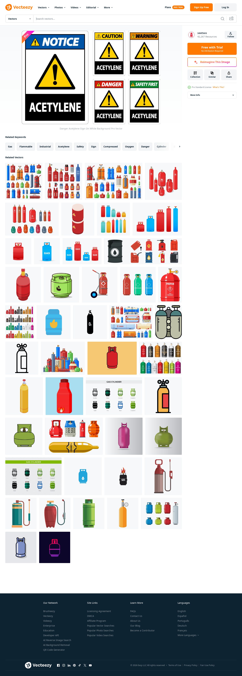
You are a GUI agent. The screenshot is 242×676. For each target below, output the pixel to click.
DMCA (90, 616)
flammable (25, 146)
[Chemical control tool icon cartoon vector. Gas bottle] (21, 513)
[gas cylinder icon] (54, 322)
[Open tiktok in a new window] (79, 665)
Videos (74, 7)
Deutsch (182, 625)
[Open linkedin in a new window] (69, 665)
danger (145, 146)
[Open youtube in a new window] (90, 665)
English (182, 611)
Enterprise (49, 625)
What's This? (218, 87)
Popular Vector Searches (100, 625)
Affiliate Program (96, 620)
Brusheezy (49, 611)
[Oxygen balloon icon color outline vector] (163, 396)
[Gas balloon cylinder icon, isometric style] (23, 285)
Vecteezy (48, 616)
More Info (195, 95)
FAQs (133, 611)
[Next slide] (176, 147)
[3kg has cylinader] (23, 436)
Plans (168, 7)
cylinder (161, 146)
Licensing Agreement (99, 611)
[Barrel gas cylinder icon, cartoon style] (88, 513)
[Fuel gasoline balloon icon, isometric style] (77, 219)
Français (182, 630)
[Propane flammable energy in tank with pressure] (170, 285)
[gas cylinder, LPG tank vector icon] (54, 547)
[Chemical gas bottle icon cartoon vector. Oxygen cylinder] (163, 476)
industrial (45, 146)
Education (48, 630)
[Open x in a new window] (85, 665)
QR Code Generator (54, 649)
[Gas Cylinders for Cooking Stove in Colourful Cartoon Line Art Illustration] (61, 285)
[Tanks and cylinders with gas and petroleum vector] (74, 436)
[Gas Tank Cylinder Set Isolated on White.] (19, 322)
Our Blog (135, 625)
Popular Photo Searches (100, 630)
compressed (110, 146)
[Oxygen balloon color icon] (168, 322)
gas (10, 146)
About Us (135, 620)
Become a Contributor (142, 630)
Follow (231, 36)
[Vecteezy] (19, 7)
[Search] (223, 19)
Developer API (51, 635)
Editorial (91, 7)
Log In (225, 7)
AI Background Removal (56, 645)
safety (80, 146)
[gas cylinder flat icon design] (20, 547)
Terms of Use (174, 665)
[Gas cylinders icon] (83, 476)
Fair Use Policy (207, 665)
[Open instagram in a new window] (63, 665)
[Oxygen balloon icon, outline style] (21, 358)
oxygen (129, 146)
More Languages (187, 635)
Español (182, 616)
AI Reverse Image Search (57, 640)
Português (183, 620)
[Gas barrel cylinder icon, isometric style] (24, 396)
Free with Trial (212, 48)
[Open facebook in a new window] (58, 665)
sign (93, 146)
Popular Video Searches (100, 635)
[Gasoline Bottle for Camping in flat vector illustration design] (64, 396)
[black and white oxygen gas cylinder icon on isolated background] (90, 322)
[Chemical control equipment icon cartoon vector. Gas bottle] (55, 513)
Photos (59, 7)
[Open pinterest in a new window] (74, 665)
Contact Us (136, 616)
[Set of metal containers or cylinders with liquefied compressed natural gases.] (163, 181)
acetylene (63, 146)
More (107, 7)
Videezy (47, 620)
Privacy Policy (190, 665)
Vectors (42, 7)
